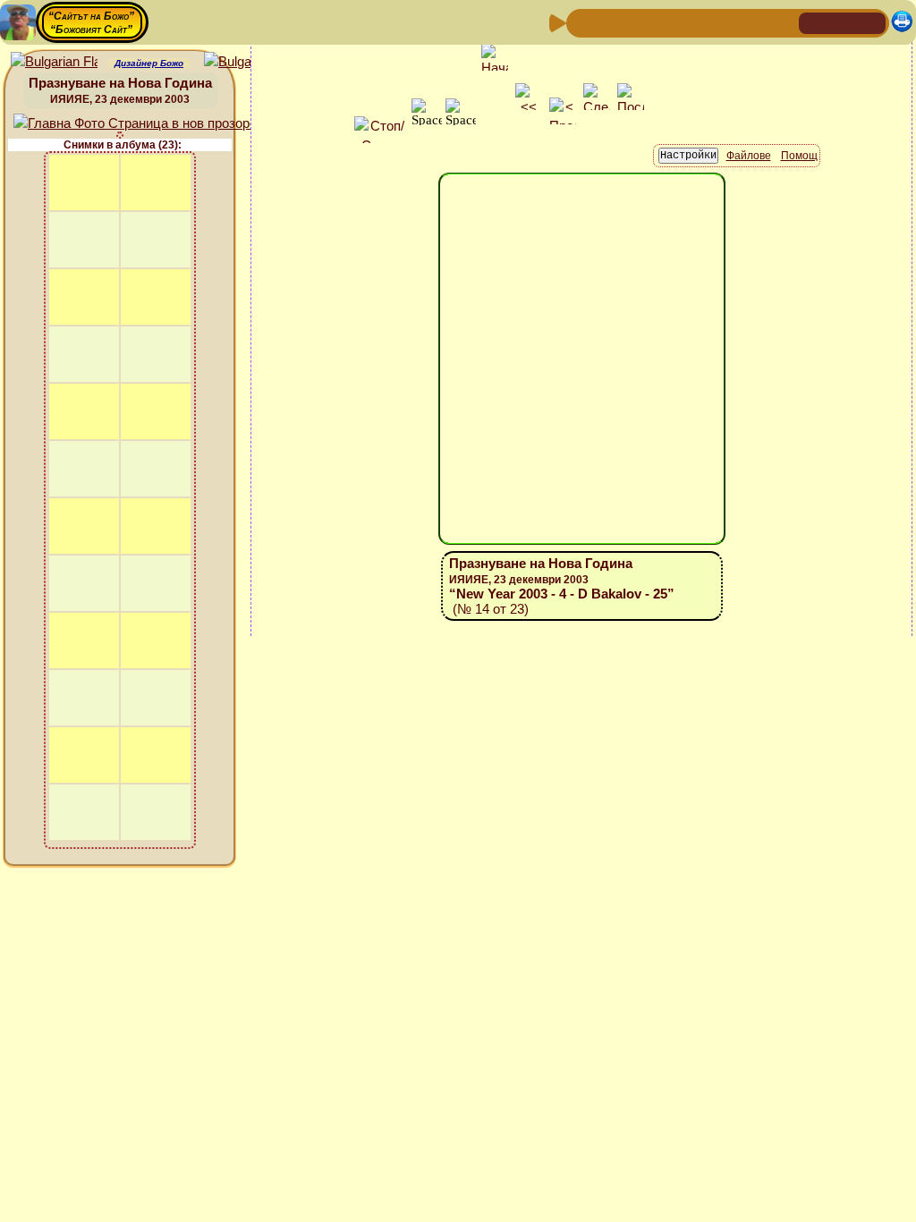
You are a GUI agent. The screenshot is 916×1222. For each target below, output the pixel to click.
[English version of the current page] (54, 62)
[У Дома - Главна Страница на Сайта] (814, 22)
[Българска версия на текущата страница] (247, 62)
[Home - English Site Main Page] (871, 22)
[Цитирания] (668, 22)
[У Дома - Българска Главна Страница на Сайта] (842, 22)
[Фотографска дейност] (725, 22)
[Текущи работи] (697, 22)
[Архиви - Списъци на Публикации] (639, 22)
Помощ (799, 155)
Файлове (748, 155)
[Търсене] (782, 22)
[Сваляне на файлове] (754, 22)
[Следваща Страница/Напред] (611, 22)
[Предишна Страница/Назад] (582, 22)
